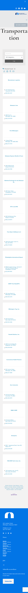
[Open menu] (25, 1)
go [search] (14, 61)
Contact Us (12, 488)
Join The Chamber (18, 489)
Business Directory (9, 485)
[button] (3, 69)
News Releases (16, 485)
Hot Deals (10, 486)
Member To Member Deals (18, 486)
